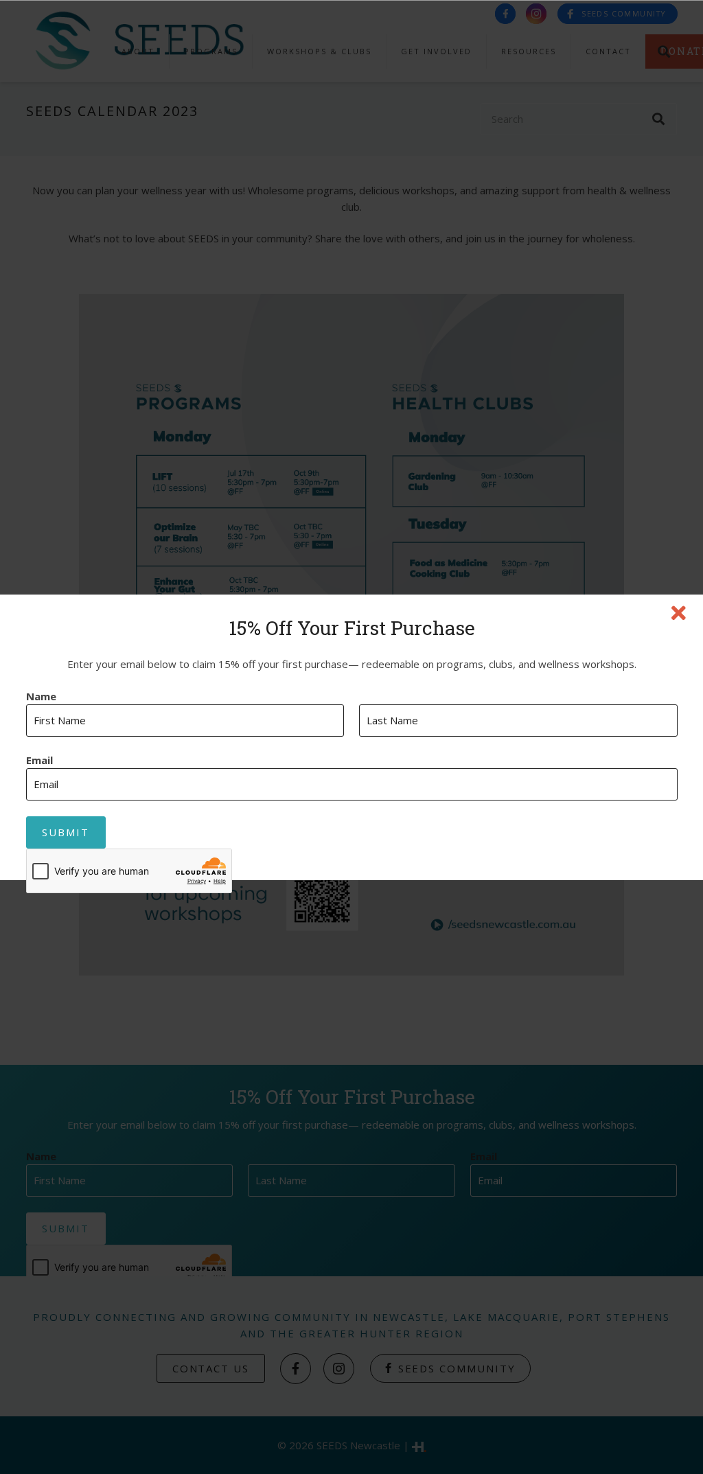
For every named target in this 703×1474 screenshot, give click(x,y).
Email (39, 760)
